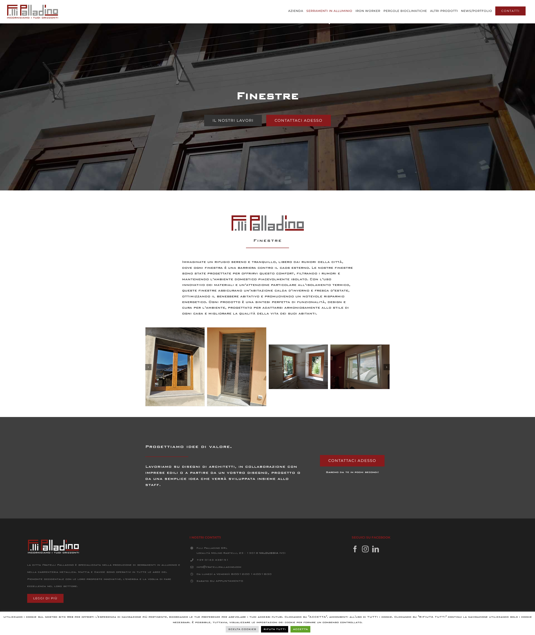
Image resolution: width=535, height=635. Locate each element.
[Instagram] (365, 549)
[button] (148, 367)
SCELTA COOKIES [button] (242, 629)
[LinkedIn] (375, 549)
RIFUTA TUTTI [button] (275, 629)
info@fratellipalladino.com (218, 566)
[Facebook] (355, 549)
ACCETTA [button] (300, 629)
